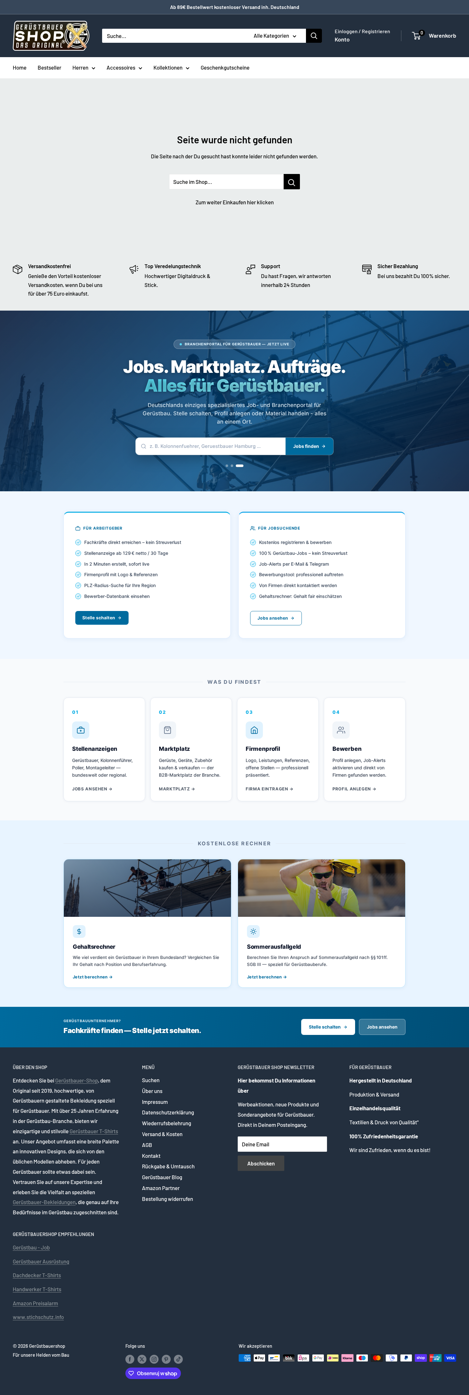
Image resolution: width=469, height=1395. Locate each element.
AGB (147, 1145)
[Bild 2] (237, 465)
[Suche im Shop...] (292, 181)
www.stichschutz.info (38, 1317)
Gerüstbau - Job (31, 1247)
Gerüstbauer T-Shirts (94, 1131)
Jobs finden (306, 446)
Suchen (151, 1080)
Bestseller (49, 67)
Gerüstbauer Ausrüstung (41, 1261)
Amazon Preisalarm (35, 1303)
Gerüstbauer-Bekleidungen (44, 1202)
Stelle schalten (98, 617)
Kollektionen (167, 67)
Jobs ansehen (272, 618)
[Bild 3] (242, 465)
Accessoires (121, 67)
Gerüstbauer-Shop (76, 1080)
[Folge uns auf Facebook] (129, 1359)
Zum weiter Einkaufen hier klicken (235, 202)
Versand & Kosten (162, 1134)
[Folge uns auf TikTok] (178, 1359)
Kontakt (151, 1155)
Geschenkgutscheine (225, 67)
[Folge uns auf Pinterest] (166, 1359)
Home (19, 67)
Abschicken (261, 1163)
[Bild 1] (229, 465)
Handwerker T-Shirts (37, 1289)
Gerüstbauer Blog (162, 1177)
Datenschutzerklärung (168, 1112)
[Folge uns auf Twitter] (142, 1359)
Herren (80, 67)
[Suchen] (314, 36)
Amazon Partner (161, 1188)
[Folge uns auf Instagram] (154, 1359)
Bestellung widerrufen (167, 1198)
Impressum (155, 1101)
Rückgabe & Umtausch (168, 1166)
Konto (342, 39)
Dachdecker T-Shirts (37, 1275)
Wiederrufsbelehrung (166, 1123)
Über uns (152, 1091)
